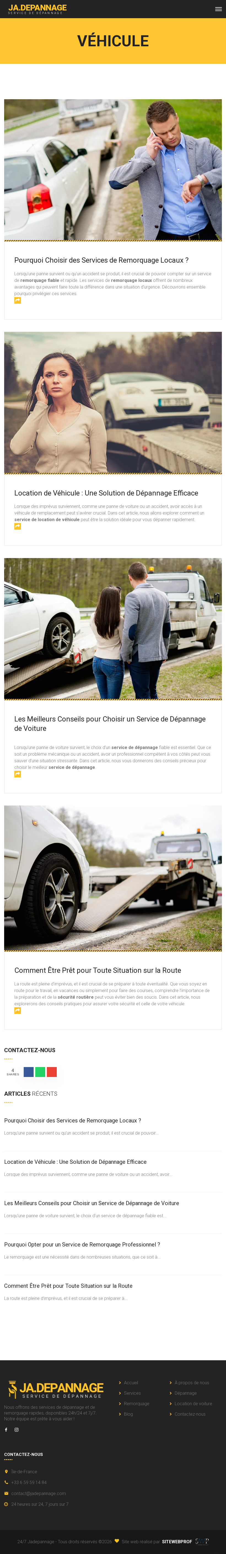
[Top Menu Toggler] (218, 9)
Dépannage (186, 1393)
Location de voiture (193, 1403)
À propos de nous (192, 1382)
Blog (128, 1414)
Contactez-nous (190, 1414)
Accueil (131, 1382)
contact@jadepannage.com (38, 1493)
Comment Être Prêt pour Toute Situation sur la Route (97, 970)
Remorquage (136, 1403)
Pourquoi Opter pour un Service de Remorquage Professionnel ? (82, 1244)
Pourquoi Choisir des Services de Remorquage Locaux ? (101, 260)
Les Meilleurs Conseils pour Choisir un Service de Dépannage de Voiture (91, 1203)
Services (132, 1393)
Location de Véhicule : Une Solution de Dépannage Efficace (106, 493)
